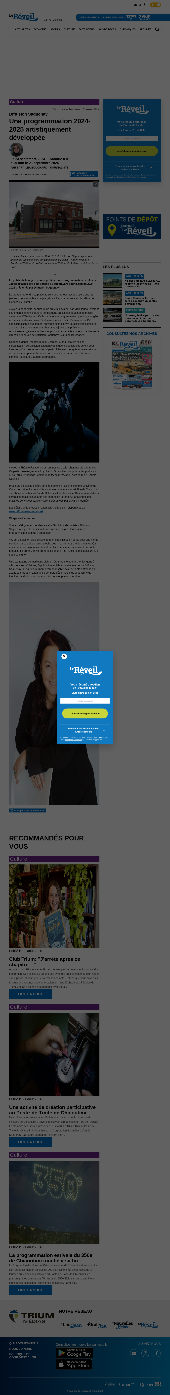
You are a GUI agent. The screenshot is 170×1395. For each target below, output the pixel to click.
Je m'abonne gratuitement (85, 713)
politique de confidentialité (98, 737)
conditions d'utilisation (73, 740)
